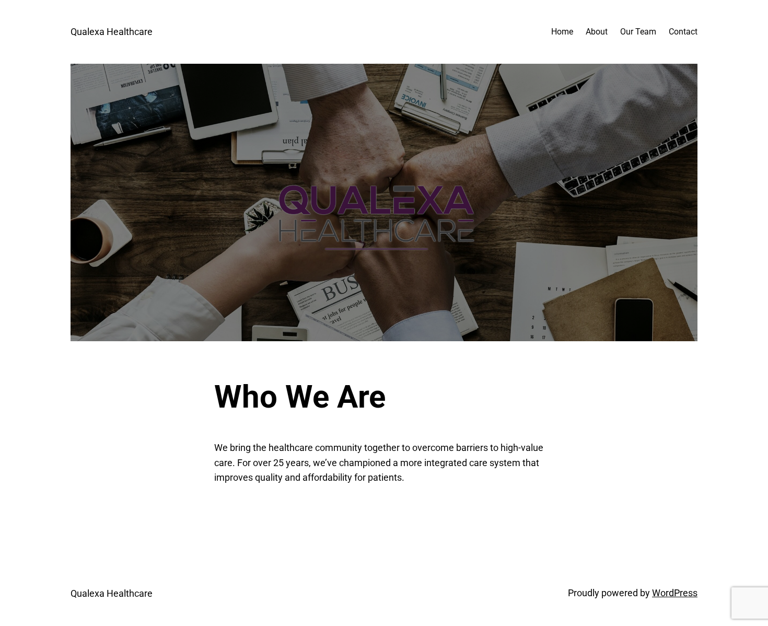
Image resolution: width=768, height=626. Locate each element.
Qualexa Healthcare (112, 31)
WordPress (674, 592)
